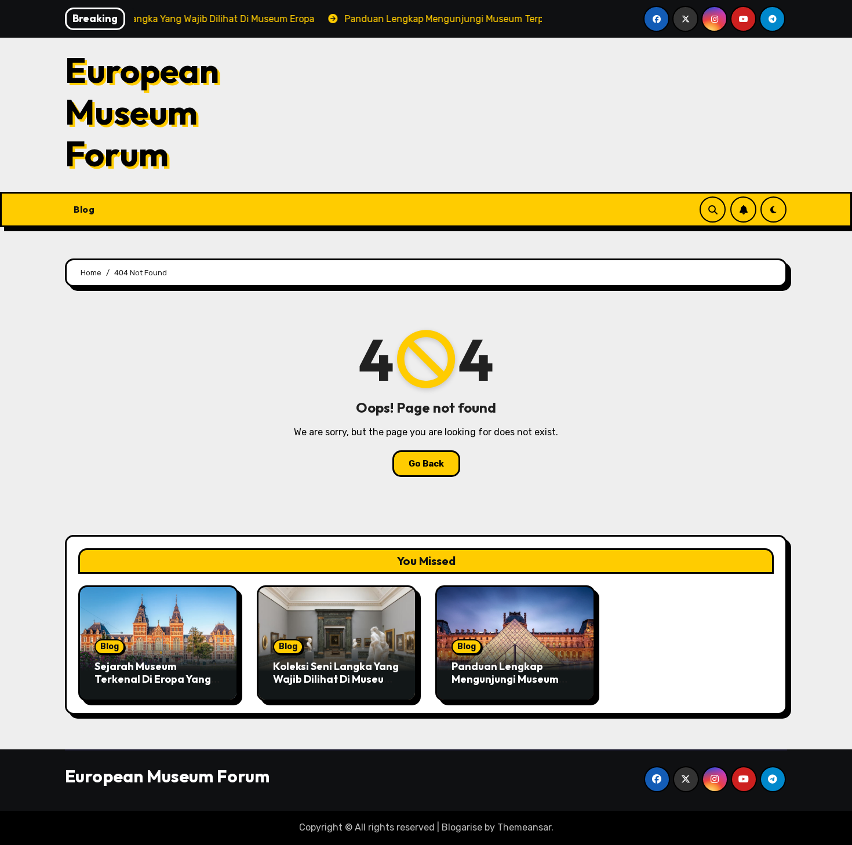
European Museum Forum (142, 112)
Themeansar (524, 827)
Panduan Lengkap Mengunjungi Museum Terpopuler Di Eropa (505, 679)
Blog (84, 209)
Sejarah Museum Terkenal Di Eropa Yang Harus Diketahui (152, 679)
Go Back (426, 463)
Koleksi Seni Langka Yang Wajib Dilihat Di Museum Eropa (336, 679)
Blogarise (462, 827)
